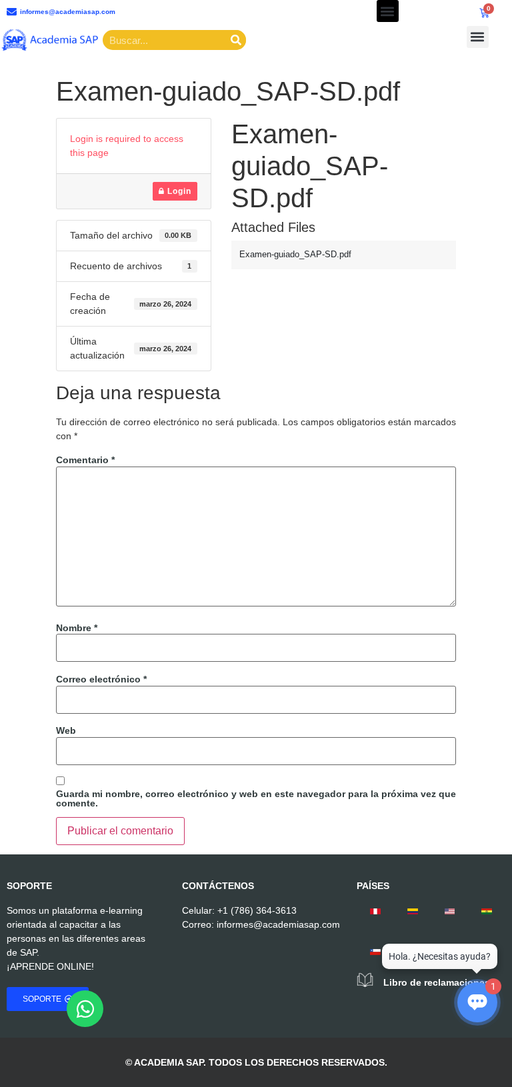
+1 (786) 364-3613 (257, 910)
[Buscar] (236, 40)
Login (178, 191)
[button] (388, 11)
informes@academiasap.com (278, 924)
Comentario (85, 460)
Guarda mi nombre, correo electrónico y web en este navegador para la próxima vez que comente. (256, 798)
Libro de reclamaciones (436, 982)
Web (66, 730)
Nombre (76, 627)
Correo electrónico (101, 679)
